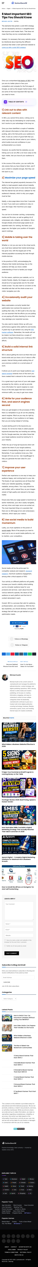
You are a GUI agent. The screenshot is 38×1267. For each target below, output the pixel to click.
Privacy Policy (23, 1249)
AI (30, 1193)
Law (6, 1193)
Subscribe (7, 982)
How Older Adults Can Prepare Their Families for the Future (24, 1026)
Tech (6, 1179)
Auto (15, 1189)
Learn (6, 1182)
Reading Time (18, 1207)
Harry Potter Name (18, 1211)
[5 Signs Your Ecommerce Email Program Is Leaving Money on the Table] (19, 760)
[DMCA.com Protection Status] (19, 1129)
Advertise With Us (25, 1247)
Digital (8, 8)
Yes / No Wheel (6, 1223)
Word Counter (17, 1205)
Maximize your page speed (20, 177)
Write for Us (19, 1255)
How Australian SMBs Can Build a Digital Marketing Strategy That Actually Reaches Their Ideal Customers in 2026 (18, 829)
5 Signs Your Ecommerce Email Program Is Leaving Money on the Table (17, 773)
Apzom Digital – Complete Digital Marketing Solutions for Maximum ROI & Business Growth (18, 859)
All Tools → (27, 1213)
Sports (13, 1193)
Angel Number (6, 1211)
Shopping (22, 1193)
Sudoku (14, 1221)
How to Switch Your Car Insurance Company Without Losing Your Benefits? (24, 1017)
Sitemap (11, 1261)
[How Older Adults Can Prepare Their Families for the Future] (7, 1027)
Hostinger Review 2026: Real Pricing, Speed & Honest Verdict (19, 801)
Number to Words (20, 1209)
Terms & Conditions (11, 1252)
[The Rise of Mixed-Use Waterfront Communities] (7, 1048)
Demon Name (6, 1213)
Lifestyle (23, 1182)
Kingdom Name (17, 1213)
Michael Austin (7, 21)
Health (6, 1186)
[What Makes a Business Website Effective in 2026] (19, 732)
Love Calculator (6, 1207)
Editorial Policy (25, 1252)
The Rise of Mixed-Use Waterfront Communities (23, 1047)
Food (22, 1189)
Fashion (7, 1189)
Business (14, 1179)
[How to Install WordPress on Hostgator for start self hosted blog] (19, 875)
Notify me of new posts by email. (16, 946)
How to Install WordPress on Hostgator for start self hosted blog (18, 888)
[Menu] (3, 3)
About (7, 1247)
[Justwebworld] (19, 3)
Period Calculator (7, 1209)
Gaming (31, 1186)
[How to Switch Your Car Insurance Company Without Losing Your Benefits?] (7, 1017)
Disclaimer (12, 1249)
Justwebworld (20, 1259)
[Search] (35, 3)
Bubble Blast (6, 1221)
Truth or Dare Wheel (25, 1221)
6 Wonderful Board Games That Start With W (23, 1071)
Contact (14, 1247)
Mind (30, 1189)
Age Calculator (6, 1205)
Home (3, 8)
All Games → (18, 1223)
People (14, 1182)
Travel (22, 1186)
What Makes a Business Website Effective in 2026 (18, 745)
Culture (32, 1182)
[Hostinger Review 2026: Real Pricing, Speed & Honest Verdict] (19, 787)
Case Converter (29, 1205)
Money (32, 1179)
